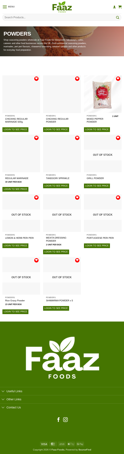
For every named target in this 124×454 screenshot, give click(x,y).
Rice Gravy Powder (15, 300)
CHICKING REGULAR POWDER (57, 120)
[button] (8, 6)
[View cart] (120, 6)
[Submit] (117, 17)
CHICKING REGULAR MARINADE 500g (16, 120)
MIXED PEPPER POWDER (95, 120)
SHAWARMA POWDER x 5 (59, 300)
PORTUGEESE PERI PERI (100, 238)
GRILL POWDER (95, 178)
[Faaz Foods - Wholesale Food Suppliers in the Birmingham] (62, 6)
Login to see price (15, 129)
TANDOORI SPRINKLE (57, 178)
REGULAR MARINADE (16, 178)
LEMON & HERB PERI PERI (19, 238)
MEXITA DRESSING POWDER (56, 239)
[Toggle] (3, 391)
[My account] (114, 6)
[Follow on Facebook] (58, 420)
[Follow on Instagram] (65, 420)
